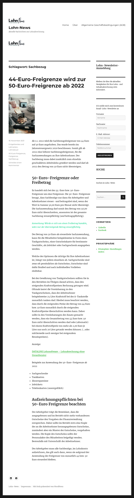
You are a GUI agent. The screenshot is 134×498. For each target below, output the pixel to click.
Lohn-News (19, 27)
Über (75, 25)
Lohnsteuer (13, 150)
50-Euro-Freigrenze (17, 153)
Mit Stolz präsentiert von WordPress (48, 486)
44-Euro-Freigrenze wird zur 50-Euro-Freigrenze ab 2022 (47, 82)
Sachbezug (13, 159)
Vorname (100, 114)
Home (65, 25)
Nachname (100, 124)
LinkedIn (102, 227)
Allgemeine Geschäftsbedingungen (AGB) (103, 25)
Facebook (102, 230)
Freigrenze (13, 156)
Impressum (26, 486)
